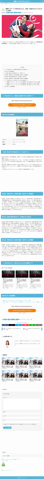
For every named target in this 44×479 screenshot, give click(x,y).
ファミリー (15, 12)
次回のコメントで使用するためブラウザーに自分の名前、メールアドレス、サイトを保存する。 (20, 424)
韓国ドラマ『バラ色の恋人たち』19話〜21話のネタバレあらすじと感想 (17, 300)
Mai (7, 347)
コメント (5, 397)
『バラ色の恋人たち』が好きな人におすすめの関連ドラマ (16, 80)
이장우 (31, 319)
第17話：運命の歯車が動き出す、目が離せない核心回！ (16, 76)
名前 (4, 411)
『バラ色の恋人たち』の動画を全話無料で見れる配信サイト (16, 69)
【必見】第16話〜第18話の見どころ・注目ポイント (15, 73)
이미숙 (28, 319)
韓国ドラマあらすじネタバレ (22, 1)
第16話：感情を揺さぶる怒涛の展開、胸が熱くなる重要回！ (16, 75)
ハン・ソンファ (23, 319)
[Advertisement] (22, 53)
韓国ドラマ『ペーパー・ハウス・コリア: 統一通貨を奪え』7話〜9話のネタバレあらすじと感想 (23, 83)
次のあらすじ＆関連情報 (10, 86)
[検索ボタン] (42, 1)
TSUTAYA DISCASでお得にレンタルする (22, 105)
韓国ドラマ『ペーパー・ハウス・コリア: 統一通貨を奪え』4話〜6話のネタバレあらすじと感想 (23, 84)
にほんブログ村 (5, 460)
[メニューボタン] (1, 1)
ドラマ (12, 12)
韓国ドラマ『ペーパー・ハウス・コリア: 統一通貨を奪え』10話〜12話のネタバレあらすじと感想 (23, 81)
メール (4, 415)
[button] (5, 325)
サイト (4, 420)
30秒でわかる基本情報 (9, 71)
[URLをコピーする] (39, 325)
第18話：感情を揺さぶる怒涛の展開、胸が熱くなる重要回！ (16, 78)
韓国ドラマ (8, 12)
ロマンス (19, 12)
